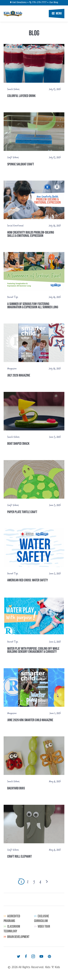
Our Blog (53, 2)
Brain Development (18, 937)
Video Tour (44, 926)
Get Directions (18, 2)
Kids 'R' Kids (13, 13)
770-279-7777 (38, 2)
